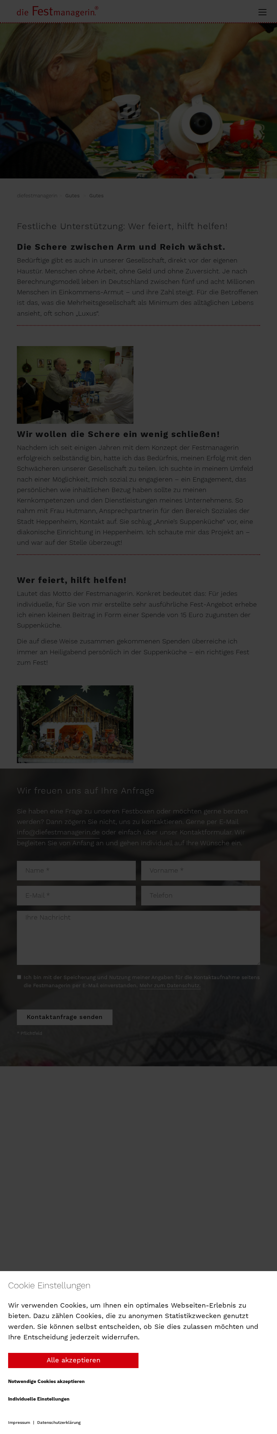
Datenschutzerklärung (59, 1422)
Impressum (19, 1422)
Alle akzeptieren (73, 1360)
